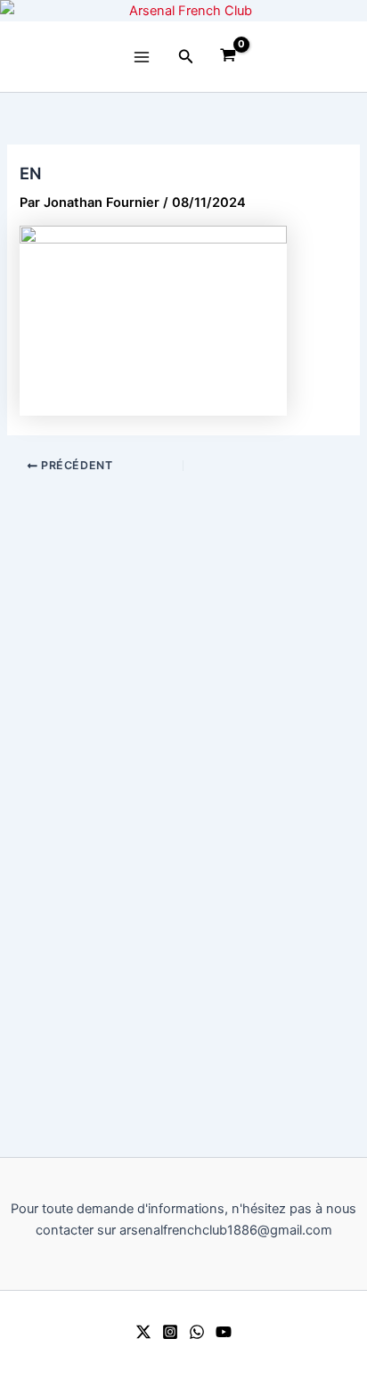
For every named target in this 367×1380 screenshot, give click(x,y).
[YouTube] (224, 1332)
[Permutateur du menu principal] (141, 57)
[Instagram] (170, 1332)
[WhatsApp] (197, 1332)
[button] (186, 56)
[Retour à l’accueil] (183, 10)
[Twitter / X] (143, 1332)
